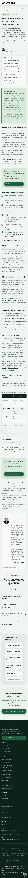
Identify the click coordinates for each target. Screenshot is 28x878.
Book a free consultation (14, 184)
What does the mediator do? (11, 66)
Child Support (4, 757)
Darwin (12, 855)
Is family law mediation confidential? (13, 606)
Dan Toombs (9, 48)
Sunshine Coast (12, 858)
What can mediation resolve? (11, 71)
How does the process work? (11, 63)
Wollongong (23, 853)
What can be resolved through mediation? (13, 614)
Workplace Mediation (6, 777)
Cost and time (7, 80)
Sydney (3, 850)
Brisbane (14, 850)
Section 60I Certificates (7, 786)
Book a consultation (6, 817)
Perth (19, 850)
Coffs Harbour (4, 860)
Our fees (3, 801)
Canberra (3, 853)
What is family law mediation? (11, 60)
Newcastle (16, 853)
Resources (4, 804)
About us (3, 795)
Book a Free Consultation (14, 711)
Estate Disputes (5, 780)
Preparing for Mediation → (14, 679)
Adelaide (24, 850)
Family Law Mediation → (13, 651)
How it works (4, 798)
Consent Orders (5, 762)
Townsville (22, 855)
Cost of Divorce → (11, 673)
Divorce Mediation (6, 748)
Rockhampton (4, 862)
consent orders (15, 234)
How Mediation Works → (13, 645)
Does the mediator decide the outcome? (13, 597)
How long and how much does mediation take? (13, 623)
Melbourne (8, 850)
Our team (3, 809)
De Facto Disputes (5, 768)
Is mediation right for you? (10, 83)
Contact (3, 815)
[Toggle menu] (25, 3)
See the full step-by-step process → (11, 240)
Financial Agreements (6, 765)
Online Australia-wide (6, 788)
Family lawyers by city (7, 806)
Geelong (3, 855)
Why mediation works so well (11, 69)
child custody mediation (8, 370)
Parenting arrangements (11, 313)
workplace (16, 330)
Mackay (18, 860)
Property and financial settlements (14, 318)
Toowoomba (4, 858)
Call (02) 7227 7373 (14, 737)
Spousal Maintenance (6, 759)
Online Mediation (5, 783)
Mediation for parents (9, 74)
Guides (7, 8)
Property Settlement (6, 751)
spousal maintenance (20, 322)
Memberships (4, 812)
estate (8, 330)
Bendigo (19, 858)
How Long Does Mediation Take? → (13, 666)
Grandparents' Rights (6, 770)
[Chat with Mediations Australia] (25, 875)
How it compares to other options (12, 77)
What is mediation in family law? (13, 590)
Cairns (17, 855)
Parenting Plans (5, 754)
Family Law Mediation (6, 746)
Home (2, 8)
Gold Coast (10, 853)
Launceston (12, 860)
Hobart (8, 855)
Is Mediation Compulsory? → (13, 658)
